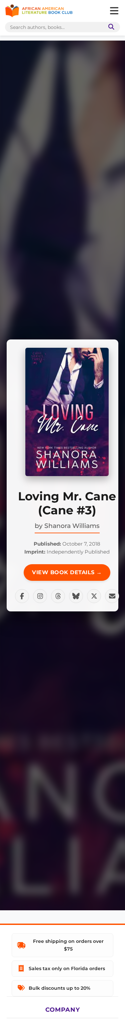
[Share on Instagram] (40, 596)
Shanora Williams (72, 526)
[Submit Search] (110, 27)
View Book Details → (67, 572)
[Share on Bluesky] (76, 596)
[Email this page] (112, 596)
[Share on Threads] (58, 596)
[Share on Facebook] (22, 596)
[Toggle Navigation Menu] (114, 11)
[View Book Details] (67, 412)
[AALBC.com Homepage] (39, 11)
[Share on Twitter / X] (94, 596)
